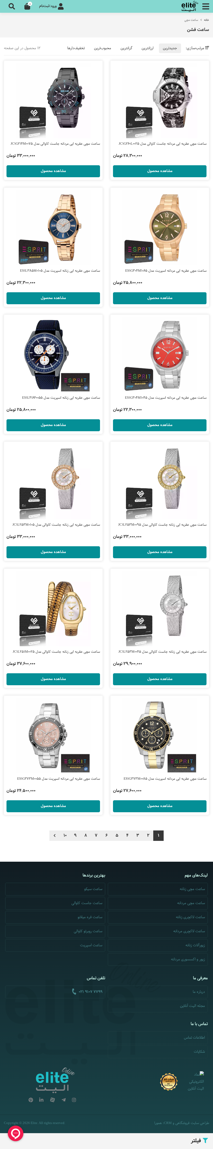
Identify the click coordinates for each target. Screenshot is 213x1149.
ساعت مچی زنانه (192, 889)
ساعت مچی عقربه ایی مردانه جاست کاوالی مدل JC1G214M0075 (55, 144)
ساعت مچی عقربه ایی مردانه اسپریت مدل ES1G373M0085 (165, 779)
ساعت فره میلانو (90, 917)
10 (65, 835)
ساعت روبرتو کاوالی (88, 931)
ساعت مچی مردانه (191, 903)
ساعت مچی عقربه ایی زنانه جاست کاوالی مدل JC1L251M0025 (56, 652)
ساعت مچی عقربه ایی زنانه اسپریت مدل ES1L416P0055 (61, 398)
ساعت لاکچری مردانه (189, 931)
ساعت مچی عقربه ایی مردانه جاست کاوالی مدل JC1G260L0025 (163, 144)
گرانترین (126, 48)
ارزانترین (148, 48)
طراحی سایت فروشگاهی (192, 1123)
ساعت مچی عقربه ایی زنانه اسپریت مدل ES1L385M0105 (60, 271)
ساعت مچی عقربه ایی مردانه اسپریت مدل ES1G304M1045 (166, 398)
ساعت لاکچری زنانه (190, 917)
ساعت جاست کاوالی (86, 903)
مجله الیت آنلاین (192, 1006)
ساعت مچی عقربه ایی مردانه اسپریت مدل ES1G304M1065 (166, 271)
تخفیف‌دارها (76, 48)
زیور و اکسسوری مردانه (188, 959)
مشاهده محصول (159, 171)
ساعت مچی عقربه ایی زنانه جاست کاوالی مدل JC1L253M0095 (162, 525)
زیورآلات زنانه (195, 945)
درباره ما (199, 992)
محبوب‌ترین (102, 48)
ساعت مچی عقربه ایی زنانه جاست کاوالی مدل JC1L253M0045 (162, 652)
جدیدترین (170, 48)
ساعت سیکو (93, 889)
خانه (206, 20)
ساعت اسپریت (91, 945)
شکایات (199, 1052)
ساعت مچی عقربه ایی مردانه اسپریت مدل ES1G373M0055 (58, 779)
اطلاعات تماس (194, 1038)
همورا (158, 1123)
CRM (168, 1123)
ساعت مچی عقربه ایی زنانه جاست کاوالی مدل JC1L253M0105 (56, 525)
